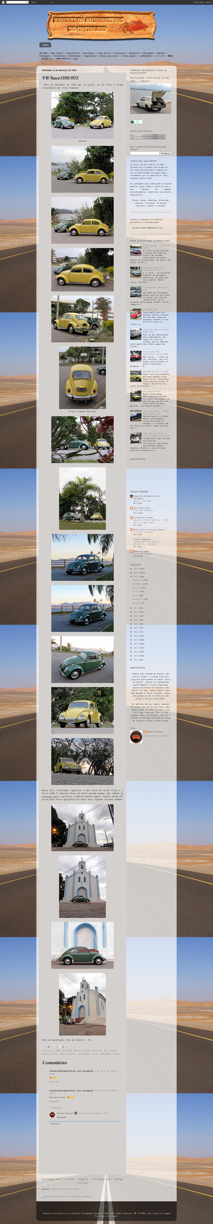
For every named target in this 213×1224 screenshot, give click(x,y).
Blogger (113, 1216)
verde (95, 1054)
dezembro (137, 580)
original (71, 1054)
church (113, 1051)
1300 (57, 1051)
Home (45, 45)
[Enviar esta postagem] (48, 1047)
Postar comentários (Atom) (65, 1189)
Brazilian (97, 1051)
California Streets (143, 518)
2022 (136, 612)
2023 (136, 608)
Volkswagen (105, 1054)
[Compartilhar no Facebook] (63, 1046)
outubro (137, 588)
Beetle (86, 1051)
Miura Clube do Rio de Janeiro (149, 530)
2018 (136, 628)
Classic (46, 1054)
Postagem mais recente (58, 1179)
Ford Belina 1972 (151, 391)
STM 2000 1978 (150, 310)
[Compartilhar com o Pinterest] (66, 1046)
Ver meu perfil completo (156, 736)
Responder (54, 1082)
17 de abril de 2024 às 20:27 (93, 1113)
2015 (136, 640)
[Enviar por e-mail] (54, 1046)
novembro (137, 584)
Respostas (57, 1108)
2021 (136, 616)
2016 (136, 636)
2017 (136, 632)
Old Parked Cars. (142, 508)
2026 (136, 569)
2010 (136, 660)
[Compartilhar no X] (60, 1046)
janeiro (137, 603)
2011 (136, 656)
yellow (116, 1054)
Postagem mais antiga (107, 1179)
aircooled (66, 1051)
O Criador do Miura (143, 532)
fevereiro (138, 599)
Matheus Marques (65, 1113)
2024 (136, 577)
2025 (136, 573)
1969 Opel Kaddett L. (144, 510)
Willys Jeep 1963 (142, 501)
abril (136, 592)
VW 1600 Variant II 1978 (155, 372)
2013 (136, 648)
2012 (136, 652)
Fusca (54, 1054)
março (136, 595)
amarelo (77, 1051)
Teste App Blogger (142, 554)
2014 (136, 644)
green (62, 1054)
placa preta (84, 1054)
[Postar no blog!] (57, 1046)
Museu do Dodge (141, 551)
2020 (136, 620)
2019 (136, 624)
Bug (105, 1051)
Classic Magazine (142, 539)
